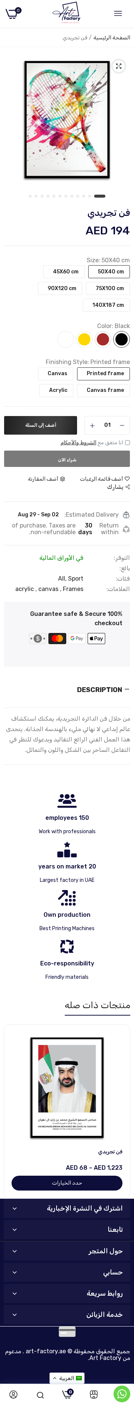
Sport (75, 578)
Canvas (57, 373)
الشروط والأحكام (78, 442)
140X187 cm (108, 305)
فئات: (123, 578)
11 (36, 196)
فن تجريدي (110, 1152)
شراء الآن (67, 459)
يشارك (115, 486)
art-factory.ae (46, 1351)
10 (42, 196)
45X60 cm (66, 272)
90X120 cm (62, 288)
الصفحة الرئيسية (111, 38)
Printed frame (105, 373)
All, (63, 578)
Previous (13, 1111)
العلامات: (118, 589)
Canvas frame (105, 390)
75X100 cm (110, 288)
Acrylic (58, 390)
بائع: (124, 568)
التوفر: (122, 558)
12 (30, 196)
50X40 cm (111, 272)
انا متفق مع (92, 442)
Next (121, 1111)
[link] (94, 1395)
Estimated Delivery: (91, 515)
